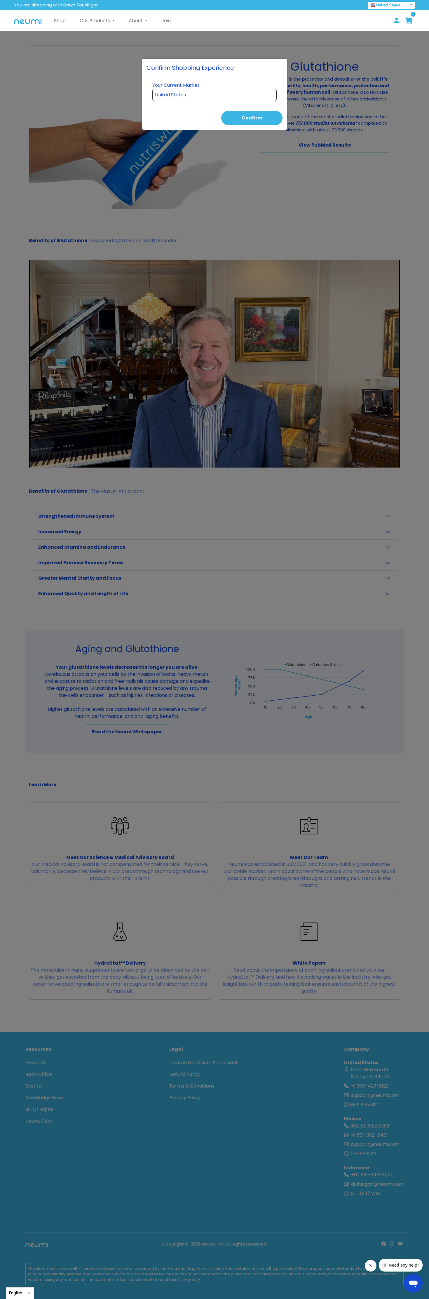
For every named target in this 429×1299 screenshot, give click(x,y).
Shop (60, 20)
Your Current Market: (176, 85)
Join (166, 20)
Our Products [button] (95, 20)
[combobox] (20, 1293)
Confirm (252, 117)
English (15, 1293)
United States (388, 5)
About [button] (136, 20)
